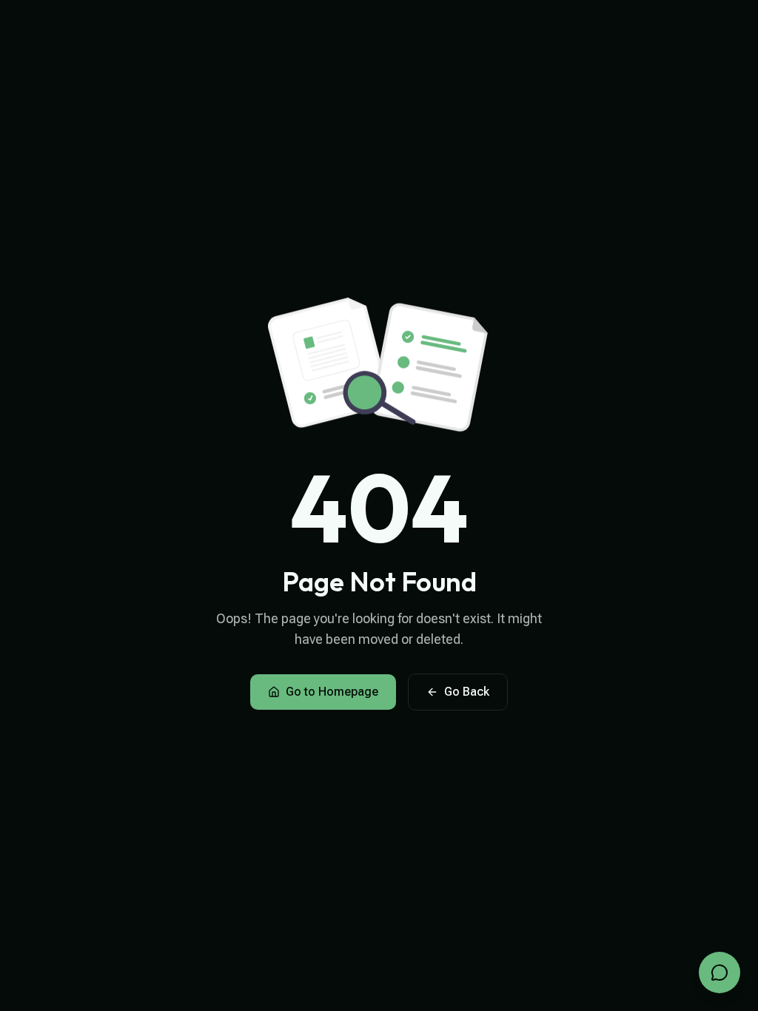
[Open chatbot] (719, 972)
